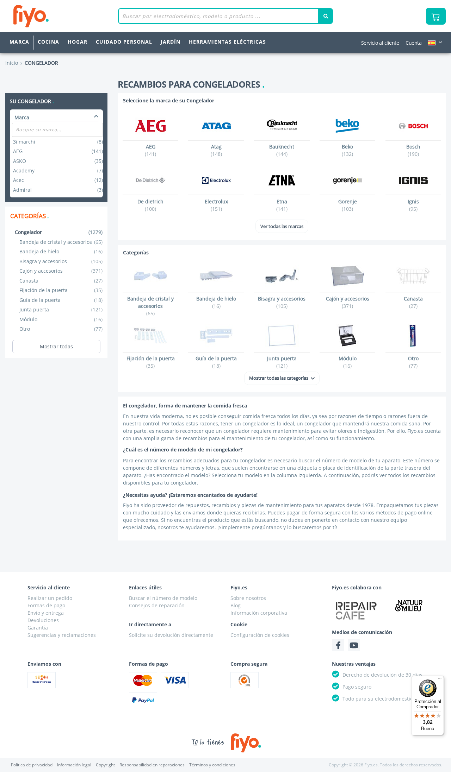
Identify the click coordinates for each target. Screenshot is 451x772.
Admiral (58, 189)
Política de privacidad (31, 765)
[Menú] (439, 680)
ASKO (58, 161)
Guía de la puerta (61, 300)
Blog (235, 605)
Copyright (105, 765)
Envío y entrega (45, 612)
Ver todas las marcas (281, 226)
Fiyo (60, 16)
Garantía (37, 627)
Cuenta (413, 42)
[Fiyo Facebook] (338, 645)
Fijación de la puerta (61, 290)
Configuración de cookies (259, 635)
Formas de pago (46, 605)
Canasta (61, 280)
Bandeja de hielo (61, 251)
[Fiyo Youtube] (354, 645)
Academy (58, 170)
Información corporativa (258, 612)
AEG (58, 151)
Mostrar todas (56, 346)
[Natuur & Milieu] (409, 605)
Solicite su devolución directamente (171, 635)
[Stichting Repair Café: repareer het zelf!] (356, 610)
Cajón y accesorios (61, 270)
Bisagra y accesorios (61, 261)
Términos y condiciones (212, 765)
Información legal (74, 765)
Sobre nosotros (248, 598)
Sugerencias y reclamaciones (61, 635)
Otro (61, 328)
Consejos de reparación (157, 605)
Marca (19, 41)
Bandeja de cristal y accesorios (61, 242)
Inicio (11, 62)
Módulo (61, 319)
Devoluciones (43, 620)
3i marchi (58, 141)
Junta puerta (61, 309)
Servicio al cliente (380, 42)
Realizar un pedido (49, 598)
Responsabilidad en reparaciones (152, 765)
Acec (58, 180)
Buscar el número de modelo (163, 598)
